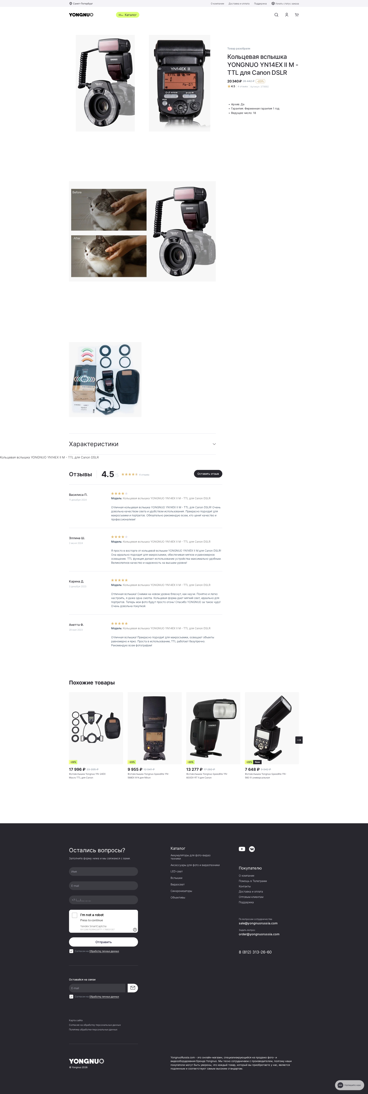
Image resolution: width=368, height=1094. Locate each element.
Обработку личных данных (104, 951)
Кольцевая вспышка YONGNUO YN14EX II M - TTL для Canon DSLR (166, 498)
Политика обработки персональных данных (93, 1029)
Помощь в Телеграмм (253, 881)
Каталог (131, 15)
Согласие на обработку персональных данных (95, 1024)
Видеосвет (178, 884)
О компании (217, 3)
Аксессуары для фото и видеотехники (195, 865)
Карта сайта (76, 1020)
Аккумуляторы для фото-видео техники (190, 857)
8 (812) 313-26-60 (255, 952)
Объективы (178, 897)
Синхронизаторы (181, 890)
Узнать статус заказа (287, 3)
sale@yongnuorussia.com (258, 923)
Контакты (245, 886)
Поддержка (260, 3)
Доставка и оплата (239, 3)
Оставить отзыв (208, 473)
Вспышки (176, 877)
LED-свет (177, 871)
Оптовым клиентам (251, 896)
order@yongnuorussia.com (259, 934)
